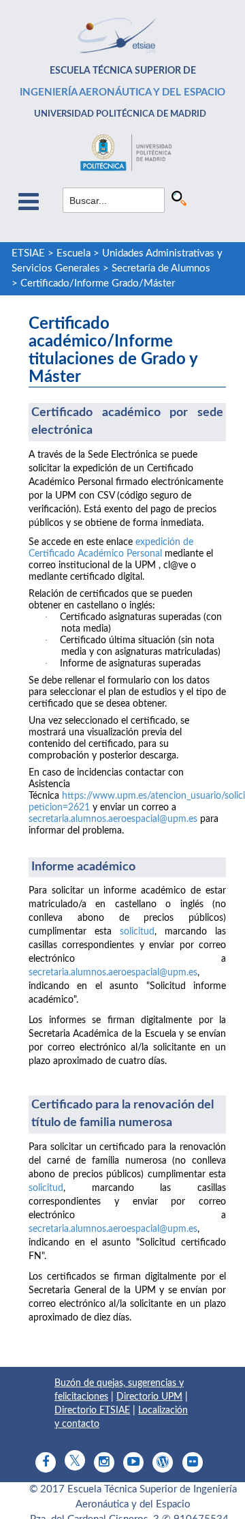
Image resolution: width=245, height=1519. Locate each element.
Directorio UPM (149, 1397)
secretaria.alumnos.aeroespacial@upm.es (113, 819)
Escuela (73, 253)
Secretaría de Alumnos (161, 268)
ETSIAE (28, 253)
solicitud (137, 932)
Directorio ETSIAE (92, 1410)
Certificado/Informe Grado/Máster (97, 283)
